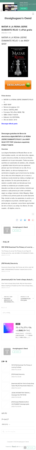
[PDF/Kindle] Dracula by (10, 263)
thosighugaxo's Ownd (18, 18)
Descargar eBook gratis (10, 124)
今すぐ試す (23, 8)
